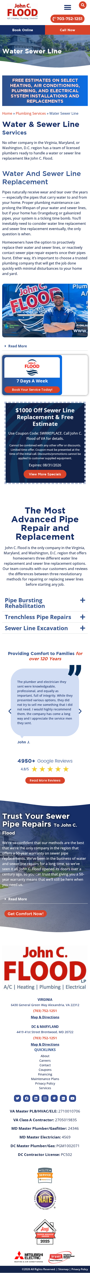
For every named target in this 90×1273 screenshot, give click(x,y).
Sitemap (63, 1269)
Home (7, 113)
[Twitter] (17, 1098)
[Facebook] (26, 1098)
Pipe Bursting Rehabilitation (25, 603)
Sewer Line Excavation (36, 628)
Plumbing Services (31, 113)
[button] (67, 7)
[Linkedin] (35, 1098)
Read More (17, 346)
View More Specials (45, 474)
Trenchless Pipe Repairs (38, 617)
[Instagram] (45, 1098)
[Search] (83, 5)
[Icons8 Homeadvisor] (54, 1098)
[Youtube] (72, 1098)
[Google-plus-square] (63, 1098)
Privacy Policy (79, 1269)
